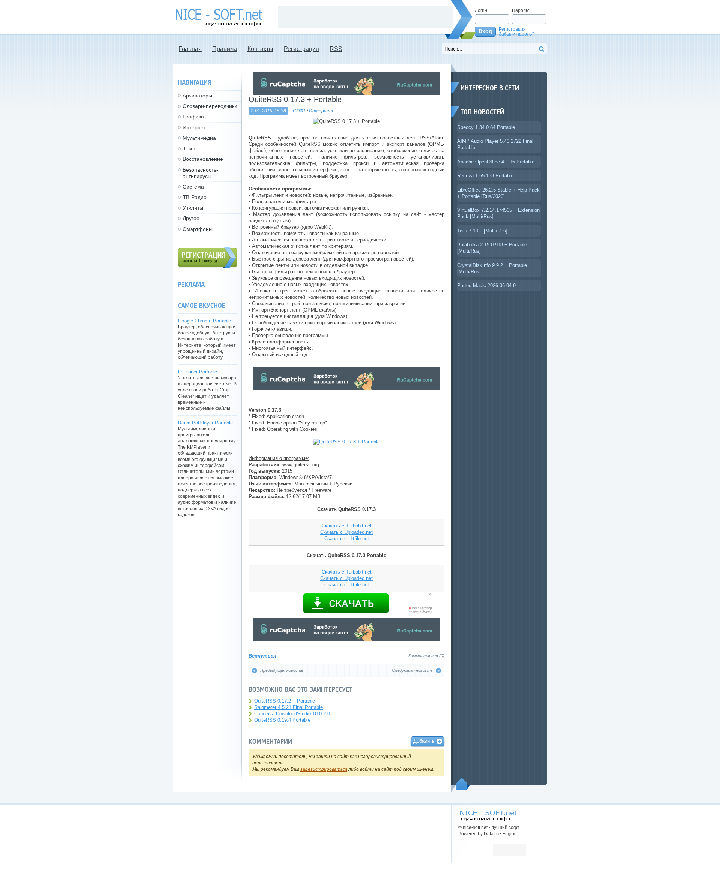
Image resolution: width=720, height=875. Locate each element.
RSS (336, 49)
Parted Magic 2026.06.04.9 (486, 285)
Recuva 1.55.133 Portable (485, 175)
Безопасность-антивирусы (200, 173)
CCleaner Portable (197, 372)
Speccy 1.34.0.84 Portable (486, 127)
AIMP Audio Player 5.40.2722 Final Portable (495, 144)
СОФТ (299, 110)
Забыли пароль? (516, 33)
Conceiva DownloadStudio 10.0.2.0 (292, 713)
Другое (191, 218)
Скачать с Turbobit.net (347, 526)
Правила (224, 49)
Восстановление (203, 159)
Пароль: (520, 10)
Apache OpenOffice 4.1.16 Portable (495, 162)
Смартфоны (198, 229)
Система (193, 187)
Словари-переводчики (210, 106)
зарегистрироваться (323, 769)
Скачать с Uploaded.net (346, 532)
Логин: (481, 10)
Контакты (260, 49)
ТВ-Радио (195, 197)
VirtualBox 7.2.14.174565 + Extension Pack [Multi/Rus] (498, 213)
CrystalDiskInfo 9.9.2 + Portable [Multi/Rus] (492, 268)
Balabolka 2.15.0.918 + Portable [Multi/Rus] (492, 248)
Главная (190, 49)
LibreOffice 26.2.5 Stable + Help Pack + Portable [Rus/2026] (498, 193)
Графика (193, 117)
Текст (189, 148)
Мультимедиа (199, 138)
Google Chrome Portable (204, 321)
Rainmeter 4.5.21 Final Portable (288, 707)
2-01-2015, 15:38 (268, 110)
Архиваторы (197, 96)
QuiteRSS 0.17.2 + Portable (284, 701)
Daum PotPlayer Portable (205, 423)
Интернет (321, 110)
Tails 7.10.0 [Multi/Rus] (482, 231)
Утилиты (193, 208)
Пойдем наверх (463, 784)
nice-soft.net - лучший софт (220, 17)
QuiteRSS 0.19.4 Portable (282, 720)
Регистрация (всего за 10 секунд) (207, 257)
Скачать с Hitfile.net (346, 538)
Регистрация (512, 29)
